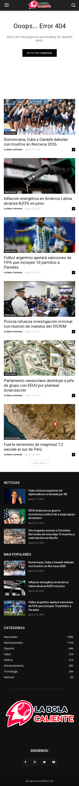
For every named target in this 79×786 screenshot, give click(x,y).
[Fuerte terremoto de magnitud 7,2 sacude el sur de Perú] (39, 422)
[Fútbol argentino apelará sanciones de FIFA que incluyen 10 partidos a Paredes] (39, 235)
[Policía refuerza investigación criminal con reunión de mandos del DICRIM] (39, 299)
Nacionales (10, 133)
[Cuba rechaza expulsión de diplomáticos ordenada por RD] (14, 496)
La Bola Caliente (13, 149)
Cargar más (38, 462)
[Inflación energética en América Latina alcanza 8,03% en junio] (39, 176)
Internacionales (12, 438)
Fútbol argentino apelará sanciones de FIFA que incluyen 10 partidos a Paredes (37, 262)
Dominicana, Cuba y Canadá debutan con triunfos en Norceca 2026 (36, 142)
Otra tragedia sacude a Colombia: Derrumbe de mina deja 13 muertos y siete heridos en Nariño (51, 534)
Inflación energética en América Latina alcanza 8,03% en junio (38, 201)
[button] (73, 5)
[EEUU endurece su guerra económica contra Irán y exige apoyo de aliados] (14, 516)
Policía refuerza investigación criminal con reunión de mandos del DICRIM (38, 324)
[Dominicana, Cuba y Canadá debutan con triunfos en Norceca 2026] (39, 117)
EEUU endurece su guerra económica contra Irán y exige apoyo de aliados (51, 514)
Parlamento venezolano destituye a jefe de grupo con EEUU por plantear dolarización (39, 385)
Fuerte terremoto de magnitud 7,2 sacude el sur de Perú (33, 447)
